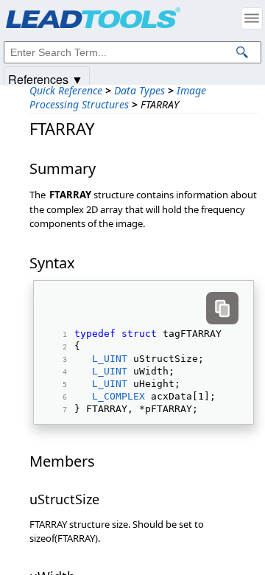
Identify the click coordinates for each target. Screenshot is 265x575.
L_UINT (109, 358)
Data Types (139, 90)
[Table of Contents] (252, 18)
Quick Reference (65, 90)
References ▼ (45, 78)
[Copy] (222, 308)
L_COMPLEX (118, 396)
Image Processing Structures (117, 97)
